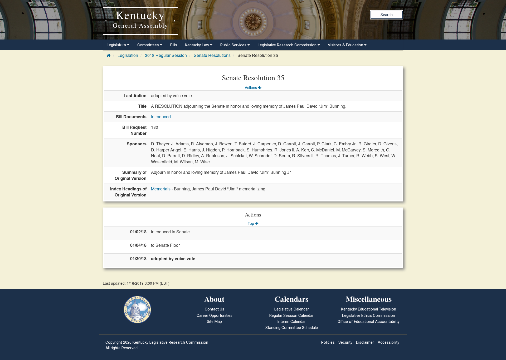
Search (387, 14)
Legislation (128, 55)
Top (251, 223)
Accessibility (388, 342)
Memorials (161, 189)
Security (345, 342)
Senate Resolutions (212, 55)
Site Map (214, 321)
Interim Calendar (291, 321)
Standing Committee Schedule (291, 327)
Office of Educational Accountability (369, 321)
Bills (173, 45)
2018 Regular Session (166, 55)
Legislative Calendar (291, 309)
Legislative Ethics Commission (368, 315)
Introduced (161, 117)
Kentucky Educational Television (368, 309)
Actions (251, 87)
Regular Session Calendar (291, 315)
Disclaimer (365, 342)
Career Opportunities (214, 315)
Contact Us (214, 309)
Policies (328, 342)
